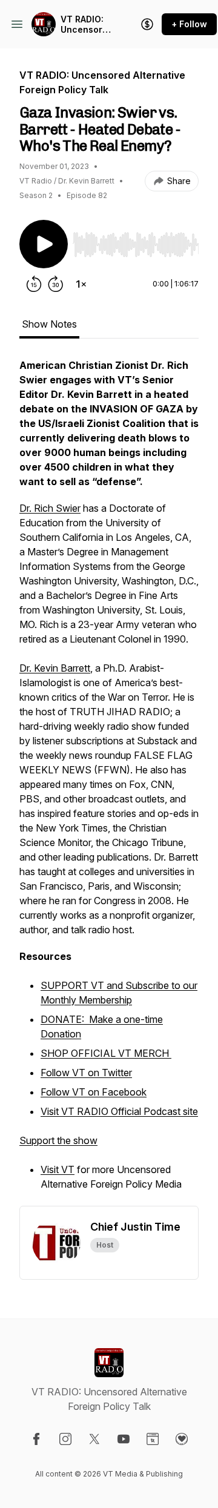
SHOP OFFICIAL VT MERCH (106, 1053)
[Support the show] (147, 24)
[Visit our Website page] (153, 1439)
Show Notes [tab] (49, 324)
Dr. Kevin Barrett (54, 668)
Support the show (58, 1140)
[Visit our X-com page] (94, 1439)
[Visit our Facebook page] (36, 1439)
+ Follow (189, 24)
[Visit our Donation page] (182, 1439)
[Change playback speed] (81, 284)
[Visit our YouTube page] (123, 1439)
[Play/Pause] (43, 244)
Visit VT (57, 1169)
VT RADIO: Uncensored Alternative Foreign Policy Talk (87, 24)
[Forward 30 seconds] (55, 284)
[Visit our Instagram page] (65, 1439)
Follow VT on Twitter (86, 1073)
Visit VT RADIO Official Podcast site (119, 1111)
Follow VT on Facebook (94, 1092)
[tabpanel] (109, 782)
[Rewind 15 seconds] (33, 284)
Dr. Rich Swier (50, 508)
